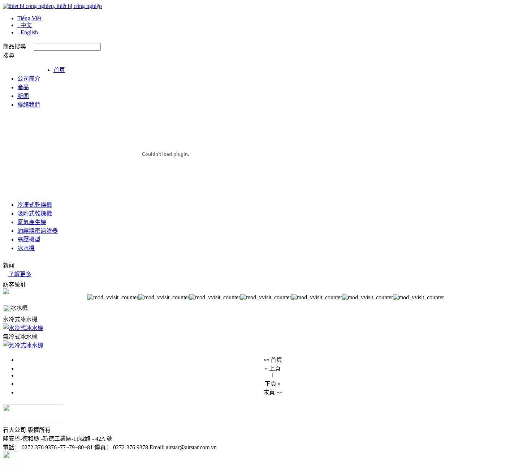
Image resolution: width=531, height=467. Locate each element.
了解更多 (19, 274)
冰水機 (26, 248)
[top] (10, 462)
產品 (23, 87)
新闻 (23, 96)
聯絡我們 (28, 105)
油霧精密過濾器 (37, 231)
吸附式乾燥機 (34, 213)
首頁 (59, 70)
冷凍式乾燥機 (34, 205)
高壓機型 (28, 239)
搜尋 (8, 55)
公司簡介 (28, 79)
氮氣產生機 (31, 222)
